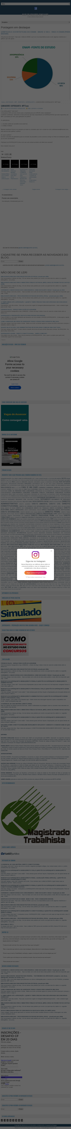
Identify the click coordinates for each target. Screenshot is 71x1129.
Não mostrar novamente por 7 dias (36, 577)
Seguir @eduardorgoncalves (35, 572)
